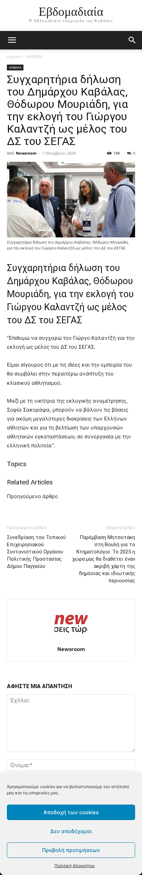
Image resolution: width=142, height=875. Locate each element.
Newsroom (26, 153)
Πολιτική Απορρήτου (74, 865)
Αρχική (13, 56)
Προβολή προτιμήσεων (71, 850)
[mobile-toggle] (12, 40)
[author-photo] (71, 639)
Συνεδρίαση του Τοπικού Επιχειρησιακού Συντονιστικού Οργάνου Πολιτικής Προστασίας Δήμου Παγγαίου (36, 551)
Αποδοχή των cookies (71, 812)
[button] (132, 40)
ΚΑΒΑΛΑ (35, 56)
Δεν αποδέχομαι (71, 831)
